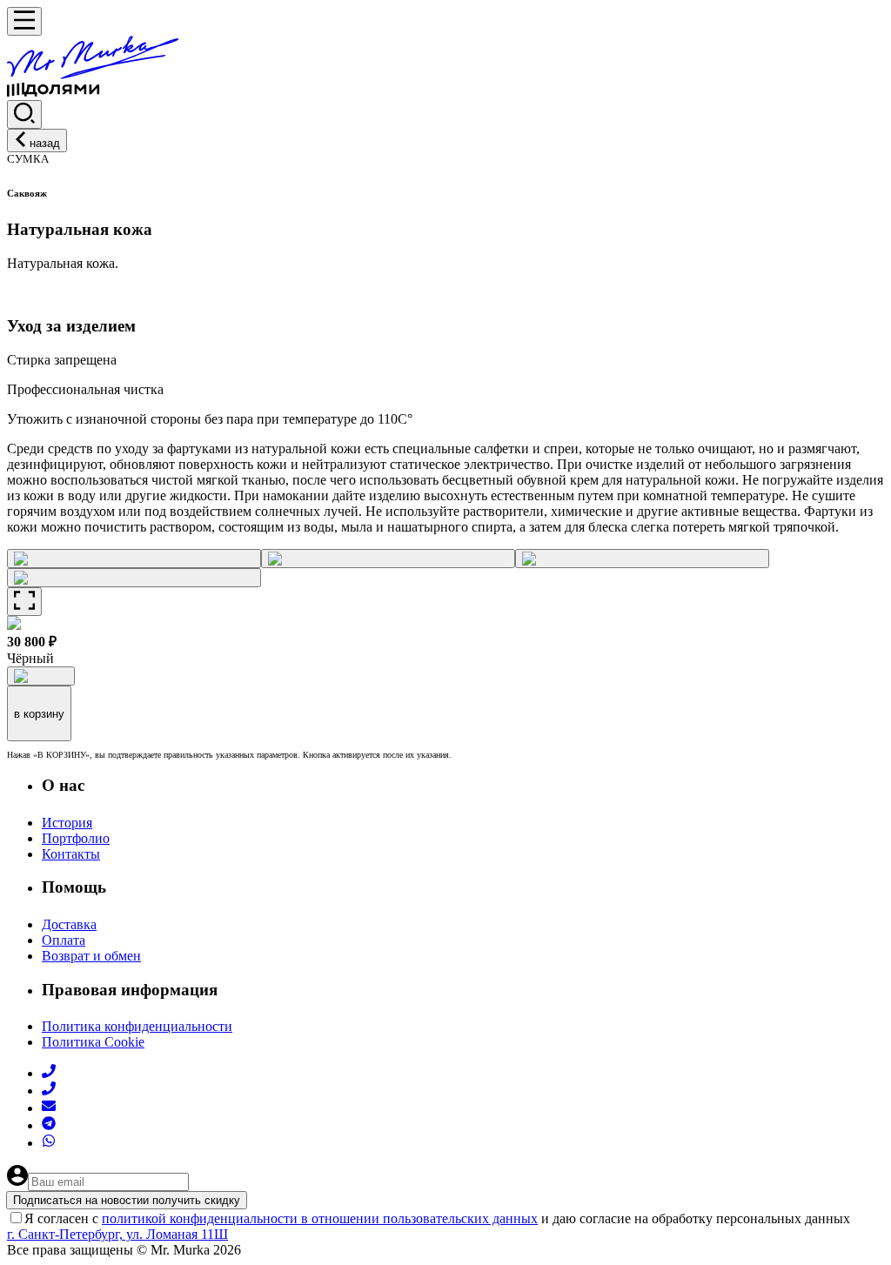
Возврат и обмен (91, 955)
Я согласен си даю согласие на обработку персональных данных (437, 1218)
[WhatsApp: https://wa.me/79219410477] (49, 1142)
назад (45, 143)
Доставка (69, 924)
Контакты (71, 854)
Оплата (63, 940)
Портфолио (76, 838)
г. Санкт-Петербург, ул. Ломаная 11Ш (117, 1234)
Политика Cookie (93, 1041)
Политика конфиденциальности (137, 1026)
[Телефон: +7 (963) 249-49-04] (49, 1073)
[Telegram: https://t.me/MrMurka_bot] (49, 1125)
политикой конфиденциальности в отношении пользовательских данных (320, 1218)
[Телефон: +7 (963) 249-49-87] (49, 1090)
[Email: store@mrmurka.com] (49, 1108)
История (67, 822)
